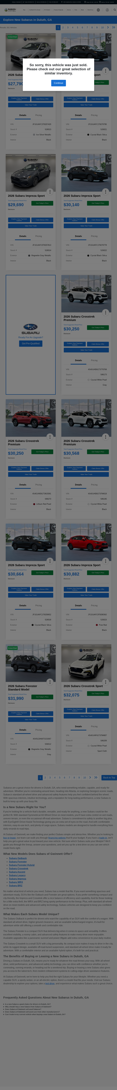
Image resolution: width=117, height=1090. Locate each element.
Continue (58, 83)
